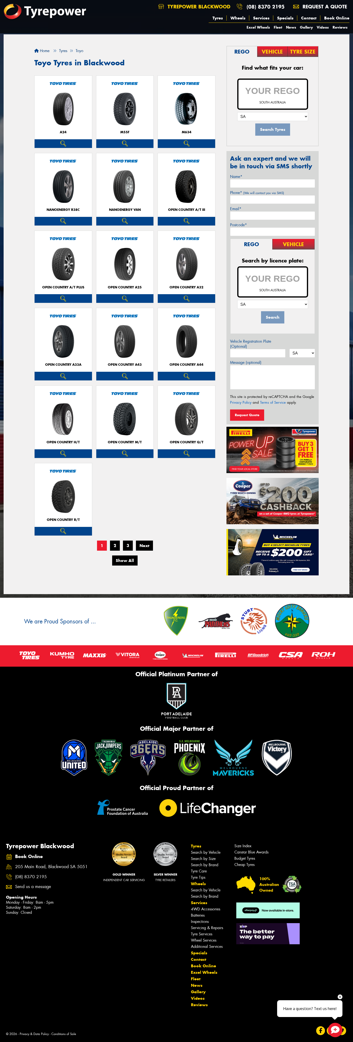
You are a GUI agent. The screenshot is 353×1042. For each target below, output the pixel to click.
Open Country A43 (125, 365)
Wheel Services (203, 940)
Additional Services (207, 946)
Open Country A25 (125, 287)
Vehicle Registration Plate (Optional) (250, 344)
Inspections (200, 921)
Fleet (278, 27)
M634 (186, 132)
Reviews (340, 27)
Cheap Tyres (244, 864)
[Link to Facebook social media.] (320, 1030)
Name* (236, 176)
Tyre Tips (198, 877)
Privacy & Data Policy (34, 1034)
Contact (308, 18)
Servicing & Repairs (207, 927)
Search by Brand (204, 864)
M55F (124, 132)
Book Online (336, 18)
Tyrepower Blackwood (198, 7)
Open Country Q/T (186, 442)
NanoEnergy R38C (63, 210)
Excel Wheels (258, 27)
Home (44, 50)
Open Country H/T (63, 442)
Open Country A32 (186, 287)
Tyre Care (199, 871)
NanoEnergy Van (125, 210)
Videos (323, 27)
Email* (235, 208)
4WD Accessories (205, 909)
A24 (63, 132)
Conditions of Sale (63, 1034)
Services (261, 18)
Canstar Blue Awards (251, 852)
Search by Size (203, 858)
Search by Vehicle (205, 852)
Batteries (198, 915)
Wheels (238, 18)
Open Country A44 (186, 365)
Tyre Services (201, 934)
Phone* (257, 192)
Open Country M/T (125, 442)
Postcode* (238, 224)
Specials (285, 18)
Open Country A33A (63, 365)
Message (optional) (246, 362)
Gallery (306, 27)
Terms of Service (273, 402)
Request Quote (247, 415)
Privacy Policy (240, 402)
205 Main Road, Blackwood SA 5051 (51, 867)
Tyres (218, 18)
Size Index (242, 845)
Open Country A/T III (186, 210)
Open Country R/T (63, 520)
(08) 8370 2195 (266, 7)
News (291, 27)
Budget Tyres (244, 858)
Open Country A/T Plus (63, 287)
